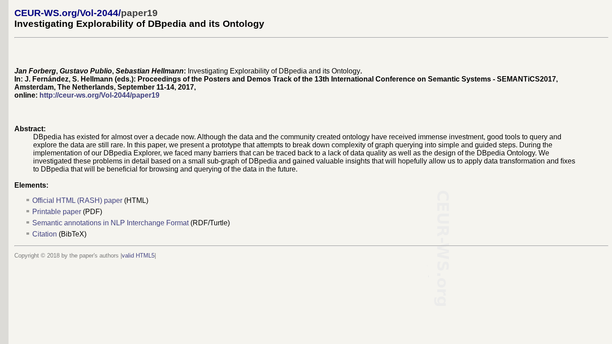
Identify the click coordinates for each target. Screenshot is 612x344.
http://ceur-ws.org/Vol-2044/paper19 (99, 95)
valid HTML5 (138, 255)
